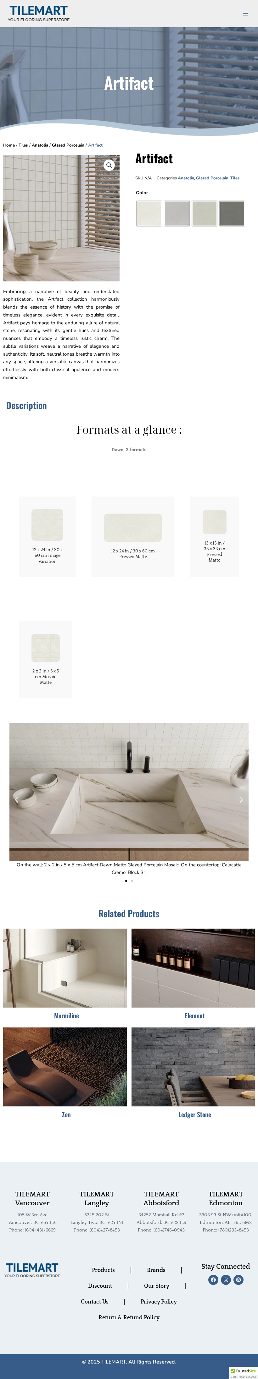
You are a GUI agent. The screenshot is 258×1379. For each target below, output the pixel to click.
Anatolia (40, 145)
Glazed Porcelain (68, 145)
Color (142, 192)
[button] (109, 165)
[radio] (149, 213)
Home (9, 145)
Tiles (23, 145)
